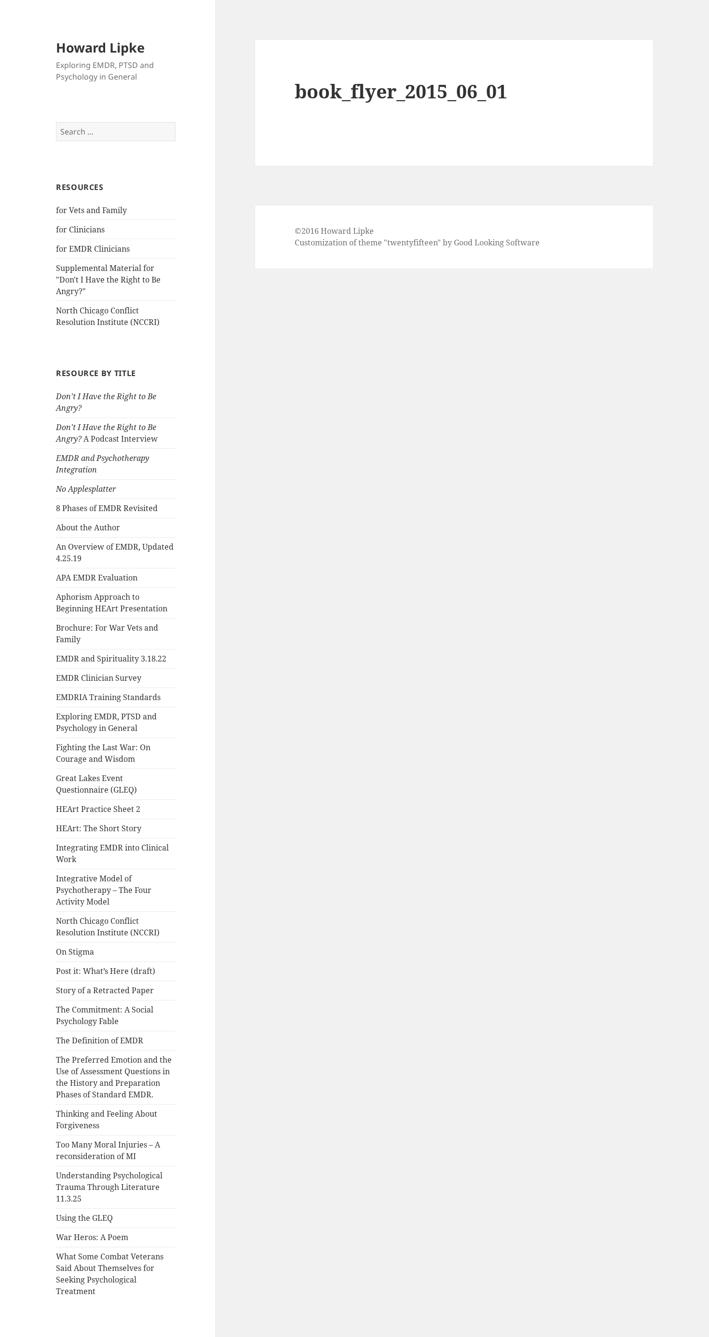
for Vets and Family (91, 210)
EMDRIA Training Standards (108, 697)
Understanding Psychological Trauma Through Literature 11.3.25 (109, 1187)
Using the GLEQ (84, 1218)
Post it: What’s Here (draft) (105, 971)
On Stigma (75, 951)
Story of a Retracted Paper (105, 990)
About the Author (88, 527)
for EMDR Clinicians (93, 248)
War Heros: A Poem (92, 1237)
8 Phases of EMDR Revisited (107, 508)
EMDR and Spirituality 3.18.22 (111, 658)
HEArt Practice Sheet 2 (98, 809)
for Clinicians (80, 229)
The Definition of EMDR (99, 1040)
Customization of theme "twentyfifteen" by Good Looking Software (417, 242)
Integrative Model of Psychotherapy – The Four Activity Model (103, 890)
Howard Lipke (100, 47)
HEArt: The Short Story (98, 828)
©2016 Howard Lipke (334, 231)
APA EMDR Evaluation (96, 577)
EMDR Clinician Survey (98, 678)
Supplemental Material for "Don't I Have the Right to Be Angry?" (108, 280)
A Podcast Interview (107, 433)
